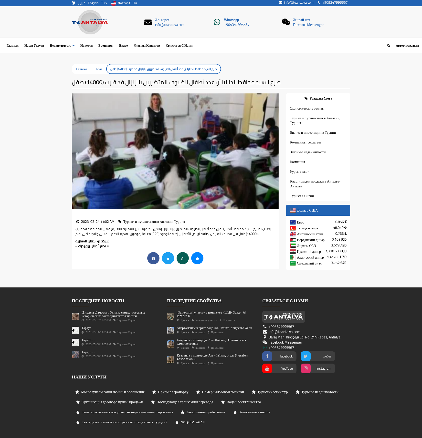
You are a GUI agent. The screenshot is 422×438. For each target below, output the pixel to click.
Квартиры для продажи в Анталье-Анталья (315, 183)
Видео (123, 45)
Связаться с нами (179, 45)
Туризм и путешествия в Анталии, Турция (315, 120)
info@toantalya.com (170, 24)
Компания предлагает (305, 142)
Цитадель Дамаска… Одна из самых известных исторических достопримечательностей (113, 314)
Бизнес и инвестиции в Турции (313, 132)
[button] (75, 151)
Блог (99, 69)
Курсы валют (299, 171)
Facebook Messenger (308, 24)
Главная (13, 45)
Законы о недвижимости (308, 152)
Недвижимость (61, 45)
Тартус (86, 328)
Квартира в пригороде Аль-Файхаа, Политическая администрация (211, 341)
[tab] (318, 98)
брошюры (105, 45)
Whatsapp (231, 20)
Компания (297, 162)
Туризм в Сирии (302, 196)
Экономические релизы (307, 108)
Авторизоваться (407, 45)
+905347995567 (237, 24)
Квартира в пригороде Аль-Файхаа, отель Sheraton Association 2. (212, 357)
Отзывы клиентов (147, 45)
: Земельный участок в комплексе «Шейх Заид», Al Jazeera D (211, 314)
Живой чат (301, 20)
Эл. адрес (162, 20)
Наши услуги (34, 45)
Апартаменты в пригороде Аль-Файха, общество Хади (214, 328)
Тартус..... (88, 340)
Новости (86, 45)
